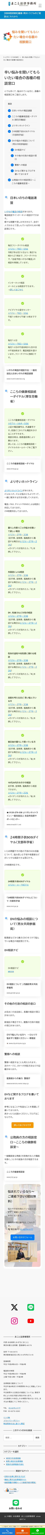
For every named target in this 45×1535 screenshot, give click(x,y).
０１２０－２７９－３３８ (18, 534)
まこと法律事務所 (28, 1516)
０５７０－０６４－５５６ (18, 423)
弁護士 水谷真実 (13, 1516)
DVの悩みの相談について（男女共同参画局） (23, 142)
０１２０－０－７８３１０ (18, 884)
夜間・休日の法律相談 (14, 1461)
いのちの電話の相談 (13, 211)
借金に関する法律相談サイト (15, 1479)
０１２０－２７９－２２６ (18, 792)
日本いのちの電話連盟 (22, 110)
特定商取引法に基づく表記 (14, 1423)
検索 (37, 1437)
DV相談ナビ (20, 149)
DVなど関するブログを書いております (25, 172)
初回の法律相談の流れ (15, 1464)
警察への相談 (21, 165)
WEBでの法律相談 (13, 1458)
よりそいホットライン (21, 125)
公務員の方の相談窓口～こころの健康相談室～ (24, 181)
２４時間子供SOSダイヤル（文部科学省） (23, 133)
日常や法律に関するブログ (14, 1476)
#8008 (11, 971)
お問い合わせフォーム (22, 1237)
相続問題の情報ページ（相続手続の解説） (20, 1482)
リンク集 (6, 1417)
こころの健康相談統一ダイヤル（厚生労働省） (24, 118)
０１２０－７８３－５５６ (18, 248)
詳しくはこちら (16, 289)
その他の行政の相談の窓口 (26, 157)
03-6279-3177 (26, 1229)
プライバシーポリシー (11, 1420)
